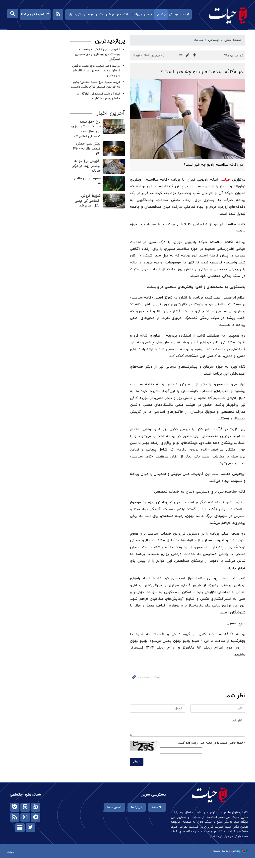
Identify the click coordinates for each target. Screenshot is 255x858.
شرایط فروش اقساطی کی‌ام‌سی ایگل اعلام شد (87, 201)
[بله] (14, 807)
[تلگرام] (35, 817)
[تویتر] (30, 827)
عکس (100, 14)
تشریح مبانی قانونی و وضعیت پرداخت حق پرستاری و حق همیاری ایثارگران (97, 54)
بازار (69, 14)
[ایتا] (25, 807)
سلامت (198, 40)
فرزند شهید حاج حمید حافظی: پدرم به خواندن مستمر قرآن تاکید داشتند (95, 84)
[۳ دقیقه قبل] (114, 148)
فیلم (91, 14)
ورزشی (110, 14)
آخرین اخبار (110, 113)
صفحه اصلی (232, 40)
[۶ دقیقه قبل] (114, 183)
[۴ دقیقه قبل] (114, 166)
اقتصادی (122, 14)
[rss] (14, 817)
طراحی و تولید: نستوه (225, 851)
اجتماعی (161, 14)
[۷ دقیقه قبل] (114, 201)
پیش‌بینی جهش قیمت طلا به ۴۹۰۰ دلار (87, 148)
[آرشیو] (20, 827)
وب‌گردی (79, 14)
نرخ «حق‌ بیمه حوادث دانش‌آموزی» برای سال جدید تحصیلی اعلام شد (85, 129)
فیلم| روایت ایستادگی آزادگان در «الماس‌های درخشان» (98, 96)
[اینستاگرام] (25, 817)
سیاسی (148, 14)
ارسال (136, 761)
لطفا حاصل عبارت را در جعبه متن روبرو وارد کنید (211, 743)
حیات (225, 15)
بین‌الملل (136, 14)
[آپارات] (35, 807)
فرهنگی (173, 14)
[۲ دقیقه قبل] (114, 126)
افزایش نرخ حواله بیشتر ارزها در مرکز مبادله (86, 166)
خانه (183, 14)
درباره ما (136, 807)
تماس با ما (114, 807)
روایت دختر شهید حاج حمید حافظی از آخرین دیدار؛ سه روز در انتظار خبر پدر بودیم (96, 71)
